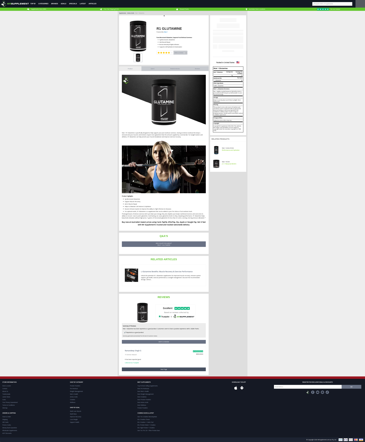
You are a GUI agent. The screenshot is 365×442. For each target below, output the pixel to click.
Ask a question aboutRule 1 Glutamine (164, 244)
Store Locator (6, 386)
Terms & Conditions (8, 405)
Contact (4, 388)
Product (130, 69)
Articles (92, 3)
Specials (73, 3)
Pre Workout (74, 388)
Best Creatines (141, 397)
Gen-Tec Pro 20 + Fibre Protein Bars (148, 430)
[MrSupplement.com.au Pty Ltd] (308, 392)
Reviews (197, 69)
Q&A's (153, 69)
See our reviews (335, 9)
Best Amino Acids (142, 402)
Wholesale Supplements (9, 430)
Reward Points (184, 9)
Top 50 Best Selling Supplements (147, 386)
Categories (43, 3)
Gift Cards (5, 422)
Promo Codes (6, 425)
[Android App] (242, 388)
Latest (83, 3)
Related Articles (175, 69)
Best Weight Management (145, 394)
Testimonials (6, 394)
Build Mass (73, 414)
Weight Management (76, 391)
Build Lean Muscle (75, 411)
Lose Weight (74, 419)
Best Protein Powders (144, 399)
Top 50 (32, 3)
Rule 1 (166, 32)
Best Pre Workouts (143, 388)
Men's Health (74, 394)
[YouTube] (317, 392)
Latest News (6, 397)
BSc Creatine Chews (143, 419)
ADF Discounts (7, 433)
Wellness (72, 402)
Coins (4, 399)
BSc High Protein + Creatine (146, 428)
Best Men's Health (143, 391)
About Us (5, 391)
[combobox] (332, 4)
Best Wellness (141, 405)
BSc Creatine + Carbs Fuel (145, 422)
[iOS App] (236, 388)
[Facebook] (312, 392)
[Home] (16, 4)
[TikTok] (327, 392)
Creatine (72, 399)
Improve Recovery (75, 417)
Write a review (179, 53)
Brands (54, 3)
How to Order (6, 417)
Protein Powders (75, 386)
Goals (63, 3)
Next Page (164, 369)
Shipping (5, 419)
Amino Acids (130, 13)
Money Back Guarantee (9, 428)
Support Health (74, 422)
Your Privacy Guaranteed (10, 402)
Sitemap (4, 408)
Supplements (122, 13)
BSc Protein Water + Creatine (146, 425)
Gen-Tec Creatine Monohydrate (147, 417)
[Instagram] (322, 392)
